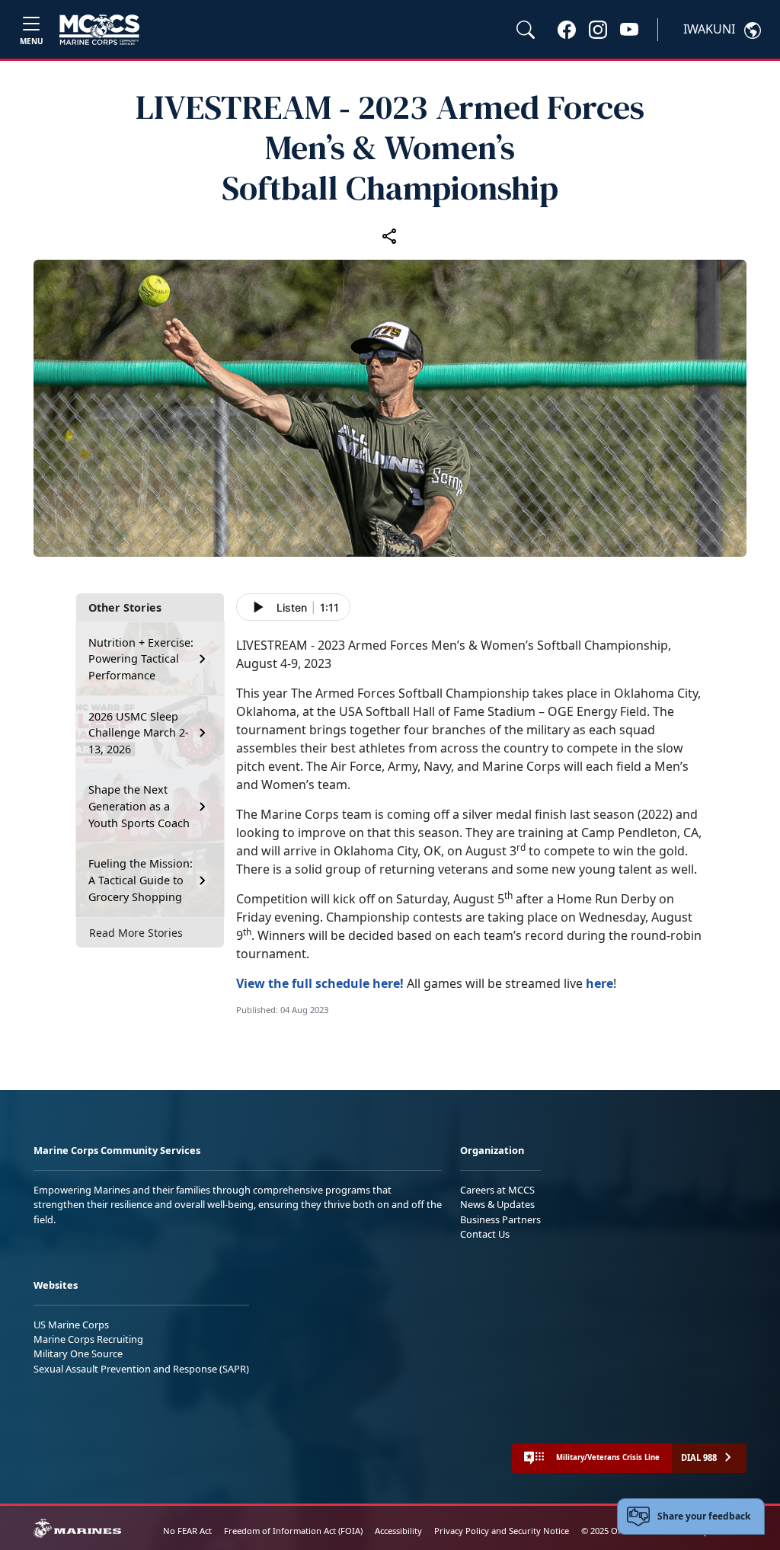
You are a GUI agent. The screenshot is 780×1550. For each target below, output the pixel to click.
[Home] (99, 30)
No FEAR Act (187, 1530)
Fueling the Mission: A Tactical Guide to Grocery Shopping (140, 879)
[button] (567, 29)
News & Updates (497, 1204)
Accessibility (398, 1530)
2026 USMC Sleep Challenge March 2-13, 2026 (138, 732)
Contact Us (485, 1234)
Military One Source (78, 1353)
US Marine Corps (71, 1324)
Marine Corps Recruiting (88, 1339)
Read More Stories (136, 932)
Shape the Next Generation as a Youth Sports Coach (139, 805)
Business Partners (500, 1219)
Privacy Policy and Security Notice (501, 1530)
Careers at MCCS (497, 1190)
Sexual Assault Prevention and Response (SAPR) (141, 1369)
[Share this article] (390, 235)
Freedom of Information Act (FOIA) (293, 1530)
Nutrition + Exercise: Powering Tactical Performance (140, 658)
